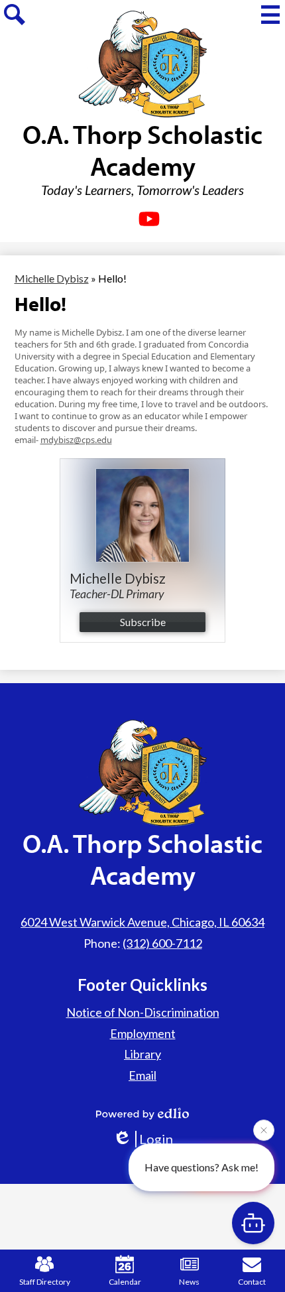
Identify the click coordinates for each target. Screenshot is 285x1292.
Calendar (125, 1282)
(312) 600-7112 (162, 943)
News (189, 1282)
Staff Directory (44, 1282)
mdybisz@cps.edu (76, 440)
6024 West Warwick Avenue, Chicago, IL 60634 (142, 922)
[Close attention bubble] (263, 1130)
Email (142, 1075)
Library (142, 1054)
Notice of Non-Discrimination (142, 1012)
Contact (252, 1282)
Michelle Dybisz (52, 278)
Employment (143, 1033)
